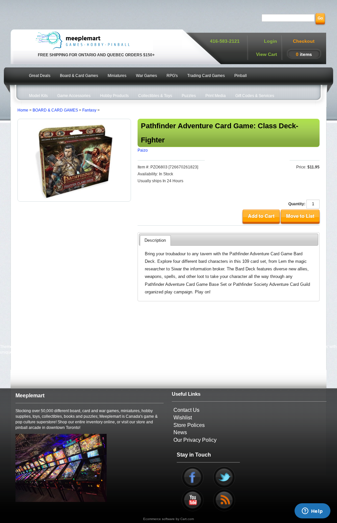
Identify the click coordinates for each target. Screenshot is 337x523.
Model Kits (38, 95)
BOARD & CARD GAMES (55, 110)
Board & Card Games (79, 75)
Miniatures (117, 75)
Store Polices (189, 425)
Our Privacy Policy (195, 440)
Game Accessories (74, 95)
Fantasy (89, 110)
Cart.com (187, 519)
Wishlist (182, 417)
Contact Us (186, 410)
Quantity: (296, 204)
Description (155, 240)
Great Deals (39, 75)
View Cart (266, 54)
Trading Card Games (206, 75)
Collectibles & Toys (155, 95)
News (180, 432)
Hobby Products (114, 95)
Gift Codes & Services (254, 95)
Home (22, 110)
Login (270, 41)
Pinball (240, 75)
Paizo (143, 150)
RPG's (172, 75)
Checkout (304, 41)
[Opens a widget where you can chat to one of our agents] (312, 511)
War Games (146, 75)
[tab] (155, 240)
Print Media (215, 95)
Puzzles (189, 95)
